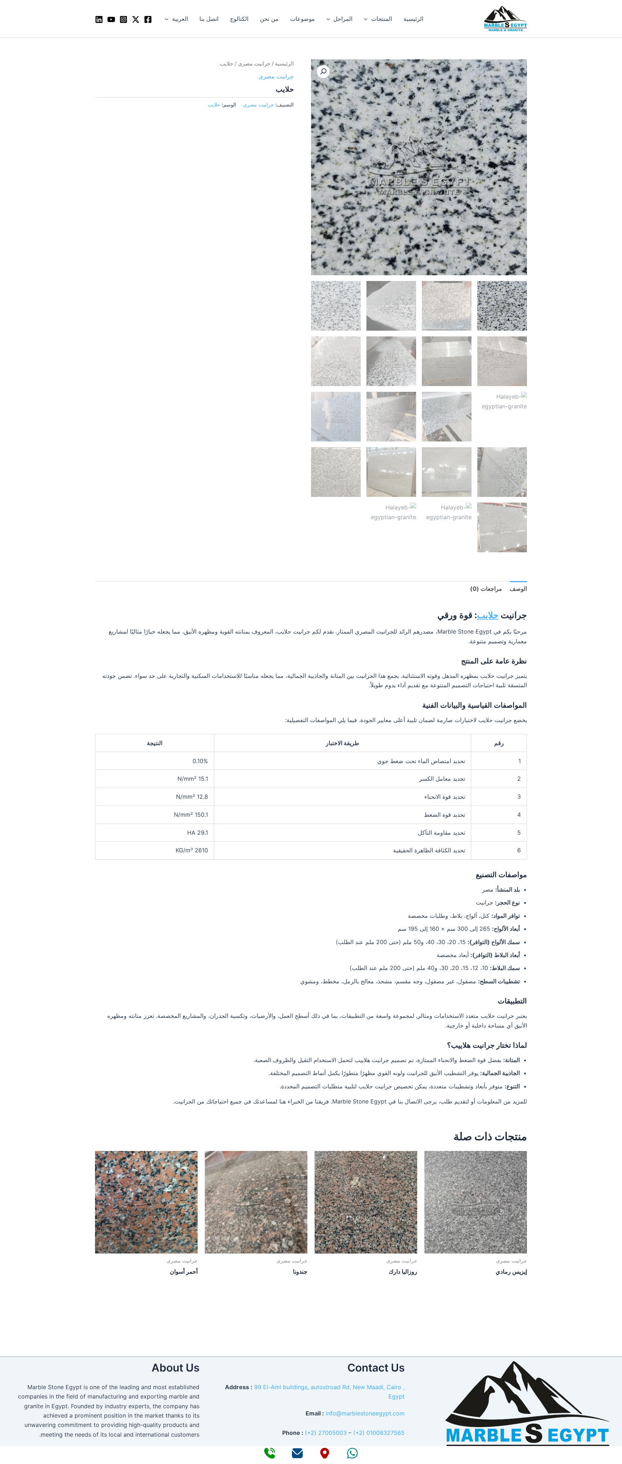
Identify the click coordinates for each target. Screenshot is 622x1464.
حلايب (214, 104)
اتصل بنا (208, 18)
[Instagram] (123, 19)
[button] (367, 18)
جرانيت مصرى (254, 63)
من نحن (269, 18)
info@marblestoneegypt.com (365, 1413)
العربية (180, 18)
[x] (136, 19)
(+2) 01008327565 (379, 1432)
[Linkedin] (99, 19)
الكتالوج (239, 18)
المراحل (342, 18)
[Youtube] (111, 19)
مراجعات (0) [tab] (486, 588)
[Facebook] (148, 19)
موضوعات (302, 18)
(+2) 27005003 (326, 1432)
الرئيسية (413, 18)
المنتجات (381, 18)
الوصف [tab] (518, 588)
